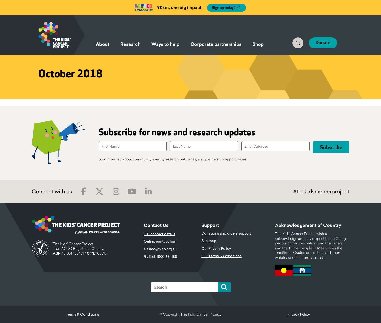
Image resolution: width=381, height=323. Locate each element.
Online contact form (160, 241)
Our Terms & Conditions (221, 255)
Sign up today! (223, 8)
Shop (258, 44)
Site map (208, 240)
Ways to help (165, 44)
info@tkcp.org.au (163, 248)
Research (130, 44)
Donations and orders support (226, 233)
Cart (297, 42)
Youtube (132, 191)
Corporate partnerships (215, 44)
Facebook (83, 191)
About (102, 44)
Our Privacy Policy (216, 248)
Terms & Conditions (82, 314)
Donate (323, 43)
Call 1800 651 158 (163, 256)
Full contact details (159, 233)
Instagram (116, 191)
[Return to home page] (61, 35)
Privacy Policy (298, 314)
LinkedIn (148, 191)
